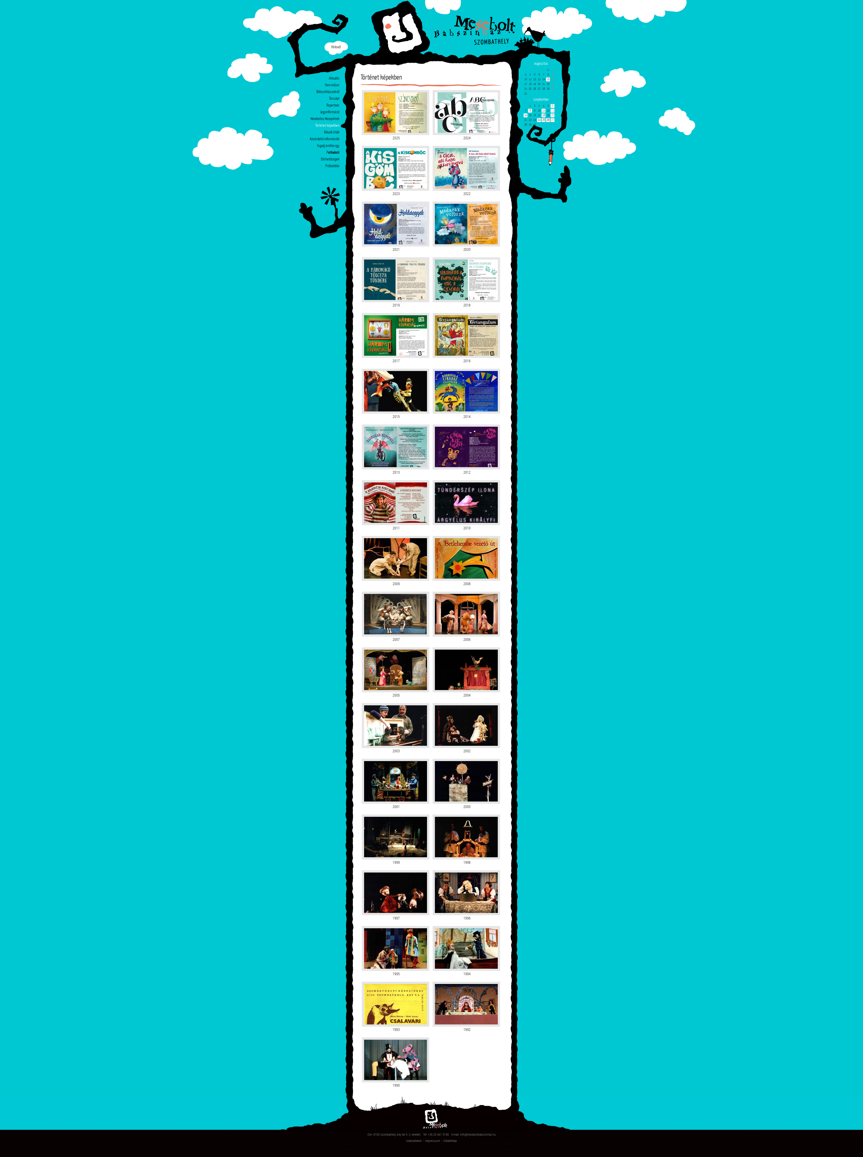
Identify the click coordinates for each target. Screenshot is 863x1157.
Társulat (334, 99)
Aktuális (334, 78)
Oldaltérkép (450, 1141)
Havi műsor (332, 85)
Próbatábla (332, 166)
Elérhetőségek (330, 159)
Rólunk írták (331, 132)
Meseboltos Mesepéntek (325, 119)
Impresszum (432, 1141)
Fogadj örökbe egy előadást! (328, 146)
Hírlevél (336, 47)
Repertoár (333, 105)
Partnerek (333, 153)
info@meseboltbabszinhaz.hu (478, 1134)
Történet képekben (327, 126)
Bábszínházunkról (327, 92)
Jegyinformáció (329, 112)
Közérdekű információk (324, 139)
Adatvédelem (414, 1141)
